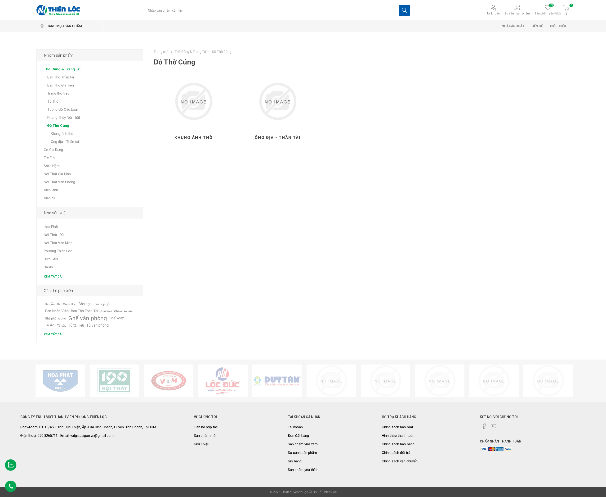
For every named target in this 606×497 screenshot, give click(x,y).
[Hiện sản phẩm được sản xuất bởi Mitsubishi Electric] (494, 381)
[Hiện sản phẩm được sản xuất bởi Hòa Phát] (60, 381)
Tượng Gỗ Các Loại (62, 109)
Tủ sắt (61, 325)
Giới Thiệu (201, 444)
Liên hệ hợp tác (206, 427)
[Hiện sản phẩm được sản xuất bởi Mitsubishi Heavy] (548, 381)
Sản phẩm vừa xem (303, 444)
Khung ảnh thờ (193, 137)
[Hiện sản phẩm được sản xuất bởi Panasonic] (385, 381)
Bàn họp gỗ (102, 304)
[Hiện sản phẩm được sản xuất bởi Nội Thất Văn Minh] (168, 381)
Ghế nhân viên (123, 311)
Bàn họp (85, 304)
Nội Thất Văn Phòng (59, 182)
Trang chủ (161, 52)
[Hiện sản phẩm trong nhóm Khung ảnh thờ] (193, 101)
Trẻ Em (49, 158)
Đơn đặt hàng (298, 435)
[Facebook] (484, 426)
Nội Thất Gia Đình (57, 174)
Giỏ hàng (295, 461)
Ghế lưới (106, 311)
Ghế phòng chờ (55, 318)
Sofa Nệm (52, 166)
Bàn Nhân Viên (57, 311)
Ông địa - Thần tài (278, 137)
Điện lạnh (51, 190)
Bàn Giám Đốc (66, 304)
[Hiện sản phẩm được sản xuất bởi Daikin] (331, 381)
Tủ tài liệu (76, 325)
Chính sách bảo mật (397, 427)
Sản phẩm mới (205, 435)
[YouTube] (493, 426)
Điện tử (49, 198)
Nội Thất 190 (54, 235)
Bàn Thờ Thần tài (60, 77)
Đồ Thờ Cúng (58, 125)
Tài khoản (493, 13)
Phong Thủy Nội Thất (63, 117)
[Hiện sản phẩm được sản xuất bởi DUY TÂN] (277, 381)
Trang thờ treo (58, 93)
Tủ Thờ (52, 101)
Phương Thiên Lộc (58, 251)
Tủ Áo (49, 325)
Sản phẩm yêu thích (303, 470)
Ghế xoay (116, 318)
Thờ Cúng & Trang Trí (62, 69)
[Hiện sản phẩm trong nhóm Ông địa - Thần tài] (277, 101)
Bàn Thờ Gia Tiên (60, 85)
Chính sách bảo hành (398, 444)
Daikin (48, 267)
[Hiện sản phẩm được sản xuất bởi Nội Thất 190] (114, 381)
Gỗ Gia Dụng (53, 150)
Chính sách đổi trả (396, 453)
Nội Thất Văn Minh (58, 243)
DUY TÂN (51, 259)
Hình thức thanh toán (398, 435)
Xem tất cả (53, 276)
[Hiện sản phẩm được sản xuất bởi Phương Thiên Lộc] (223, 381)
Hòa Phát (51, 227)
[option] (60, 381)
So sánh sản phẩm (517, 13)
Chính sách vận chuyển (400, 461)
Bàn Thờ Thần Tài (84, 311)
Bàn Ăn (50, 304)
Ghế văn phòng (87, 318)
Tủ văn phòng (97, 325)
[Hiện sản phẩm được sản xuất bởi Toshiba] (439, 381)
